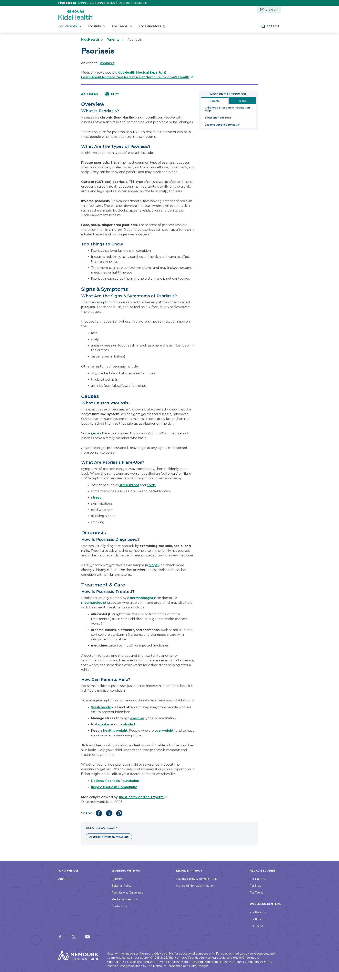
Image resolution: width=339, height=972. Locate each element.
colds (151, 485)
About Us (64, 879)
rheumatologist (93, 603)
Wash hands (101, 707)
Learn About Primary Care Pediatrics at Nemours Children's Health (137, 77)
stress (96, 497)
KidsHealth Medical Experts (142, 72)
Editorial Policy (121, 885)
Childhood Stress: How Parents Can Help (227, 109)
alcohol (129, 724)
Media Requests (122, 899)
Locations (140, 3)
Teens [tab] (242, 100)
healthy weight (115, 730)
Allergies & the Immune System (108, 836)
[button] (89, 94)
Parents (113, 39)
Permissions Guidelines (127, 892)
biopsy (154, 565)
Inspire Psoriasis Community (114, 787)
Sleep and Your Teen (218, 117)
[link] (152, 26)
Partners (117, 879)
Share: (86, 813)
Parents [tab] (215, 100)
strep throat (129, 485)
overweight (164, 730)
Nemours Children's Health (96, 3)
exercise (137, 718)
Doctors (123, 3)
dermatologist (141, 598)
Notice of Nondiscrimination (195, 885)
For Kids (255, 885)
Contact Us (119, 906)
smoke (103, 724)
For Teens (256, 892)
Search (273, 26)
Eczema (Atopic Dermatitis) (222, 124)
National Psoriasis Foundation (115, 781)
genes (96, 433)
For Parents (258, 879)
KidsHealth (90, 39)
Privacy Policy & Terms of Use (196, 879)
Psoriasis (107, 63)
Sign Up (272, 10)
